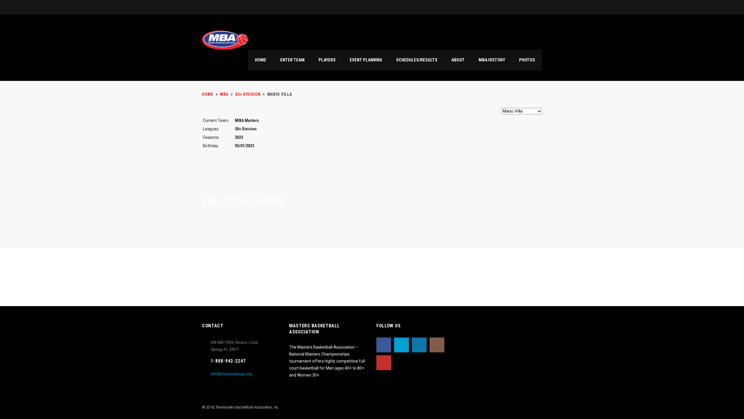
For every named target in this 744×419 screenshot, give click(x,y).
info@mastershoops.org (231, 374)
